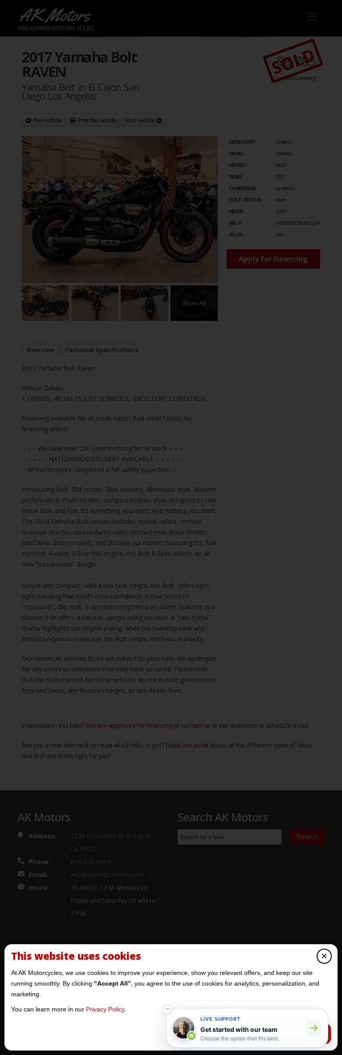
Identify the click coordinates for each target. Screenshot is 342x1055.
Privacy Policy (105, 1009)
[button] (167, 1009)
